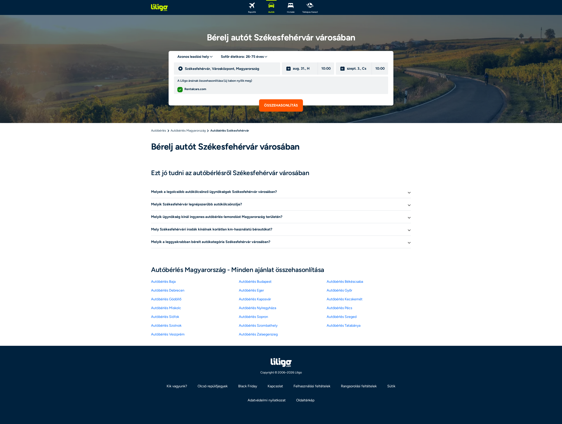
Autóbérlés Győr (339, 290)
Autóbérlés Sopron (253, 317)
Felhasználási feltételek (312, 386)
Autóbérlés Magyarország (188, 130)
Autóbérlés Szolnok (166, 325)
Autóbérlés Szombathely (258, 325)
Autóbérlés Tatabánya (343, 325)
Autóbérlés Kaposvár (255, 299)
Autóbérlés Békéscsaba (345, 281)
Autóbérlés (158, 130)
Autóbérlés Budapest (255, 281)
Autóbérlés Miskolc (166, 308)
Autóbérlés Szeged (342, 317)
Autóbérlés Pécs (339, 308)
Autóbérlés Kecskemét (344, 299)
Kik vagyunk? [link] (177, 386)
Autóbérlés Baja (163, 281)
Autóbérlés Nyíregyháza (257, 308)
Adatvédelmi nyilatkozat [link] (267, 400)
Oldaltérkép (305, 400)
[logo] (159, 7)
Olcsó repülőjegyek (213, 386)
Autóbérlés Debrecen (167, 290)
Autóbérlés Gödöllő (166, 299)
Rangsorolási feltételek (359, 386)
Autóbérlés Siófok (165, 317)
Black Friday (247, 386)
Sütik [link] (391, 386)
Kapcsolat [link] (275, 386)
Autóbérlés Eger (251, 290)
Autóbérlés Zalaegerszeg (258, 334)
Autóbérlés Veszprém (168, 334)
